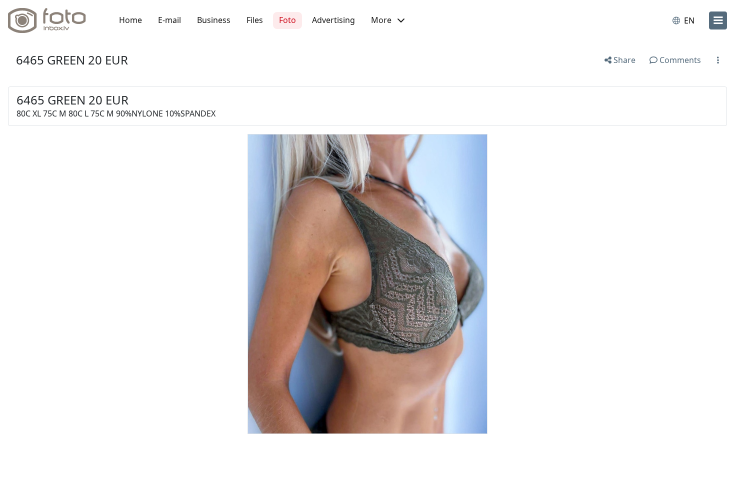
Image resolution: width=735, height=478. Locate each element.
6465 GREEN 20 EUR (72, 60)
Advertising (333, 20)
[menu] (718, 21)
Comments (679, 60)
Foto (287, 20)
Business (213, 20)
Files (254, 20)
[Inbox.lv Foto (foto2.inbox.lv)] (52, 20)
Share (624, 60)
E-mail (169, 20)
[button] (387, 20)
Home (130, 20)
